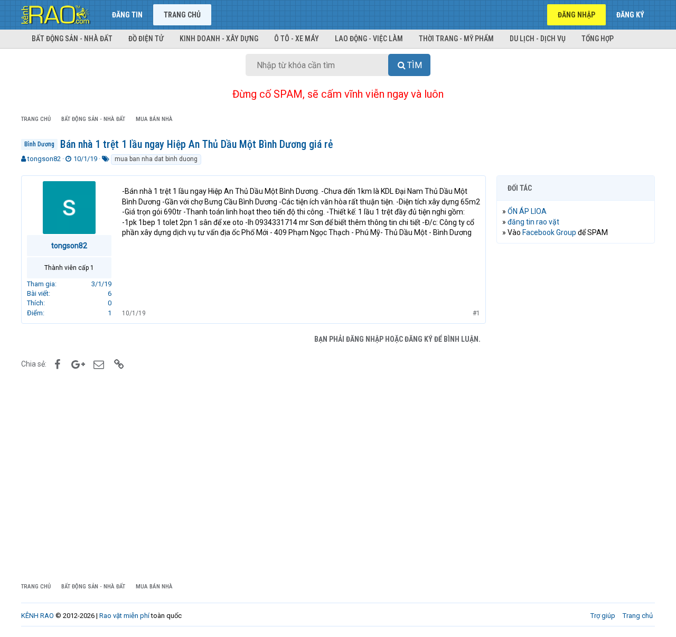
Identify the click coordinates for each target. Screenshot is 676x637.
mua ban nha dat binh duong (156, 159)
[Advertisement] (575, 412)
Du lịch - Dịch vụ (538, 38)
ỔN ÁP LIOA (527, 211)
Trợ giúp (602, 616)
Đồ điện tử (146, 38)
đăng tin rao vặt (533, 222)
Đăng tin (127, 15)
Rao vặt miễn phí (124, 616)
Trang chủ (182, 15)
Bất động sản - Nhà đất (72, 38)
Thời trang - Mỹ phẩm (456, 38)
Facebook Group (549, 232)
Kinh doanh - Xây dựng (219, 38)
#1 (476, 313)
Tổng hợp (597, 38)
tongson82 (44, 159)
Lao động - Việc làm (369, 38)
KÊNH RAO (37, 616)
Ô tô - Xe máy (296, 38)
